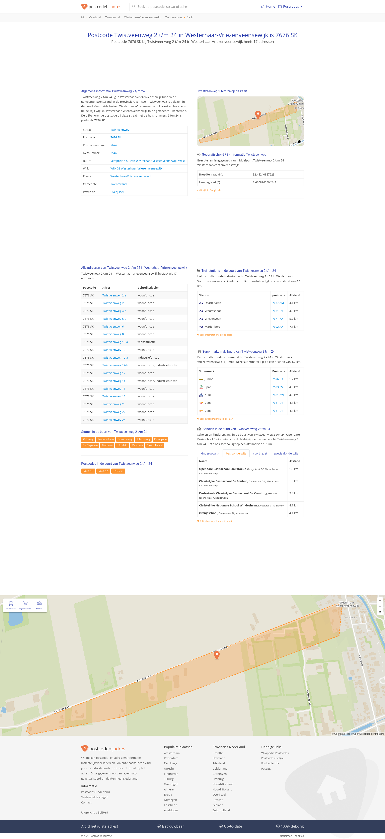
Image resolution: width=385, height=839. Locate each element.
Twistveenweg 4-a (114, 311)
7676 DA (277, 379)
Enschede (170, 805)
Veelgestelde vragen (94, 797)
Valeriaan (137, 445)
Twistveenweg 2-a (114, 295)
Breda (168, 794)
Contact (86, 802)
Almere (169, 789)
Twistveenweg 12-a (115, 357)
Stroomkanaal (155, 445)
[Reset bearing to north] (380, 612)
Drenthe (218, 753)
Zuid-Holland (221, 810)
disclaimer (286, 836)
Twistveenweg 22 (113, 412)
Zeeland (218, 805)
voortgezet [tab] (260, 453)
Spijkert (103, 812)
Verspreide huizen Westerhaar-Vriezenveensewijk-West (147, 161)
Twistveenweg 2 (113, 303)
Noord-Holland (222, 789)
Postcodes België (272, 758)
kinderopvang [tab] (210, 453)
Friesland (219, 763)
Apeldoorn (171, 810)
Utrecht (169, 768)
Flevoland (219, 758)
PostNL (266, 768)
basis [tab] (236, 453)
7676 (113, 145)
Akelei (122, 445)
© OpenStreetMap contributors (367, 733)
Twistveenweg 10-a (115, 342)
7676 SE (88, 471)
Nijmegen (170, 800)
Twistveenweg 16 (113, 389)
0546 (113, 153)
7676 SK (287, 35)
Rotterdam (171, 758)
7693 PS (277, 387)
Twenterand (118, 184)
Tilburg (169, 779)
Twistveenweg (119, 130)
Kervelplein (160, 439)
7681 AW (278, 395)
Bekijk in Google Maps (211, 190)
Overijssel (117, 192)
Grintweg (88, 439)
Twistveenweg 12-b (115, 365)
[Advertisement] (192, 62)
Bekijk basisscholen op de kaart (215, 520)
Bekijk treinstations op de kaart (215, 334)
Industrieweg (125, 439)
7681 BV (277, 311)
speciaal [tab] (286, 453)
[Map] (251, 121)
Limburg (218, 779)
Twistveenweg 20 (113, 404)
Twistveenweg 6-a (114, 319)
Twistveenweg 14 (113, 381)
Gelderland (220, 768)
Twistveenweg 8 (113, 334)
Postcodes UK (270, 763)
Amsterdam (172, 753)
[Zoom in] (380, 600)
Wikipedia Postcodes (275, 753)
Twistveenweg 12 (113, 373)
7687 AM (278, 303)
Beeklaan (107, 445)
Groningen (171, 784)
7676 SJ (118, 471)
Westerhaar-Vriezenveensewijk (131, 176)
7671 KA (277, 319)
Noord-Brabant (223, 784)
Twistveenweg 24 (113, 420)
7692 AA (277, 327)
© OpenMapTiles (341, 733)
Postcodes (291, 6)
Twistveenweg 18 (113, 396)
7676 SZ (103, 471)
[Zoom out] (380, 606)
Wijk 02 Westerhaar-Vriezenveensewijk (136, 168)
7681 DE (277, 403)
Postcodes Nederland (95, 792)
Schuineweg (143, 439)
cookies (299, 836)
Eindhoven (171, 774)
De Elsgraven (90, 445)
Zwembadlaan (106, 439)
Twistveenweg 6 (113, 326)
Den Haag (170, 763)
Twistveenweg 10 (113, 350)
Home (270, 6)
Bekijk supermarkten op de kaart (216, 418)
